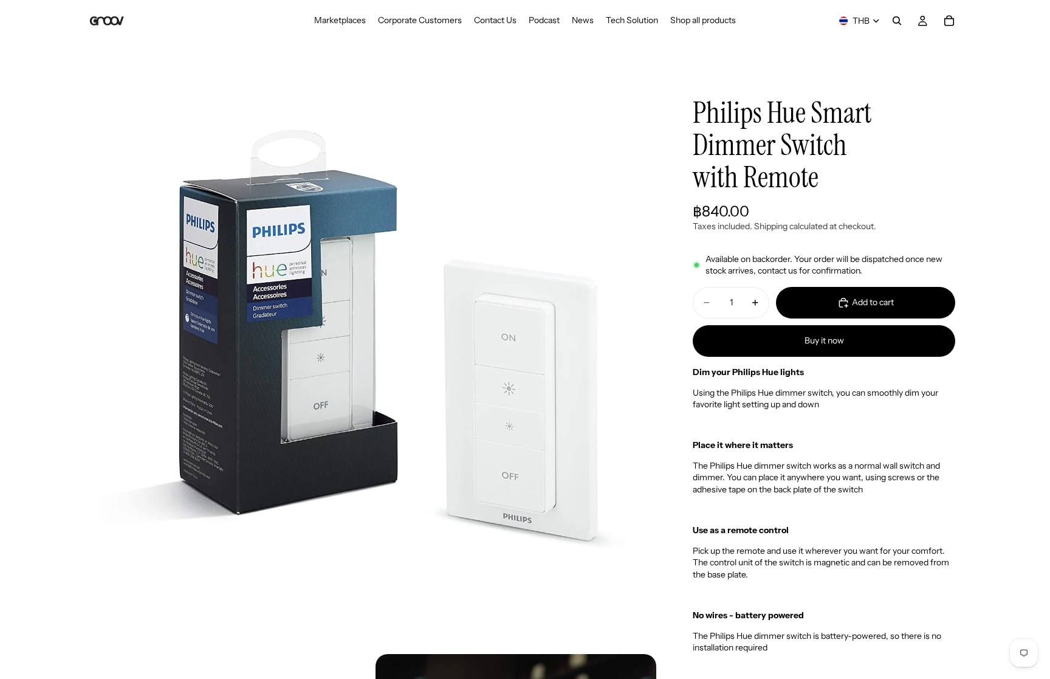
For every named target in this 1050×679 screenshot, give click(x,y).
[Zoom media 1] (372, 362)
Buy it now (824, 340)
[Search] (897, 20)
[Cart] (949, 20)
